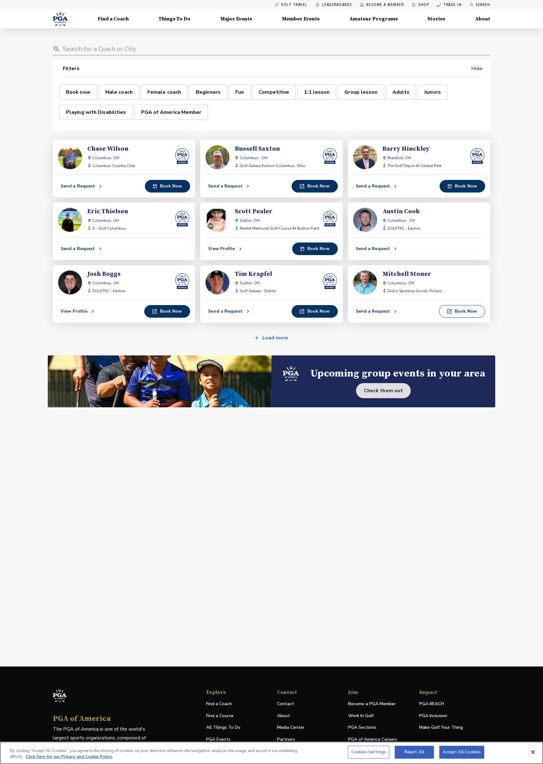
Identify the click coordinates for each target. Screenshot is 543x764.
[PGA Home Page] (60, 18)
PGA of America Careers (372, 739)
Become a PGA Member (372, 704)
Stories (436, 19)
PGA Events (218, 739)
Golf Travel (294, 5)
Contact (285, 704)
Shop (420, 5)
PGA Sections (362, 727)
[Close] (533, 752)
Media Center (290, 727)
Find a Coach (113, 19)
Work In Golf (361, 716)
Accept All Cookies (462, 752)
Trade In (449, 5)
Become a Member (385, 5)
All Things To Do (223, 727)
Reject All (414, 752)
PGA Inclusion (433, 716)
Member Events (301, 19)
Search (482, 5)
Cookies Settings (368, 752)
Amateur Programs (373, 19)
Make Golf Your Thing (441, 727)
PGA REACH (431, 704)
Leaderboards (337, 5)
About (482, 19)
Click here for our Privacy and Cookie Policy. (69, 757)
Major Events (236, 19)
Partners (286, 739)
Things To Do (174, 19)
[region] (271, 753)
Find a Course (219, 716)
